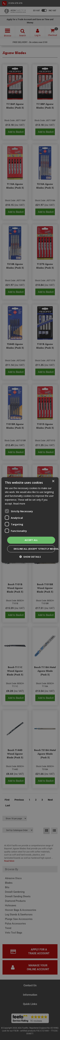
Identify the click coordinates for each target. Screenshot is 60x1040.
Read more (19, 503)
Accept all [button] (31, 540)
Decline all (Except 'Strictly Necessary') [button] (34, 548)
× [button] (53, 481)
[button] (30, 557)
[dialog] (30, 520)
